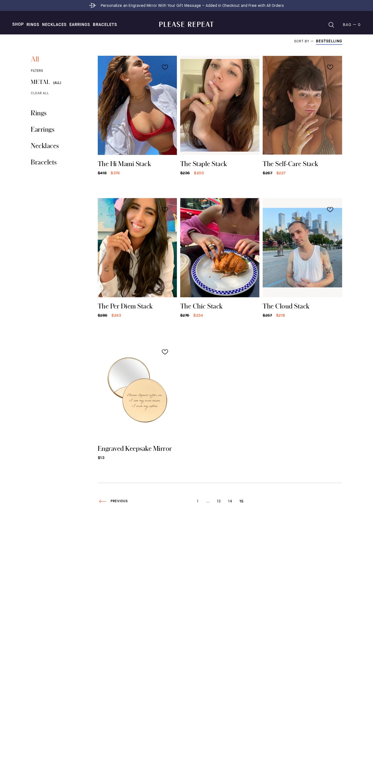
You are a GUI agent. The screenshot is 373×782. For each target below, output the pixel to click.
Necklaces (54, 24)
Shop (18, 24)
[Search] (331, 25)
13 (219, 501)
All (35, 59)
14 (230, 501)
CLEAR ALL (40, 93)
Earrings (79, 24)
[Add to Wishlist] (165, 67)
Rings (32, 24)
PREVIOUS (119, 501)
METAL (46, 82)
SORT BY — (305, 41)
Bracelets (105, 24)
